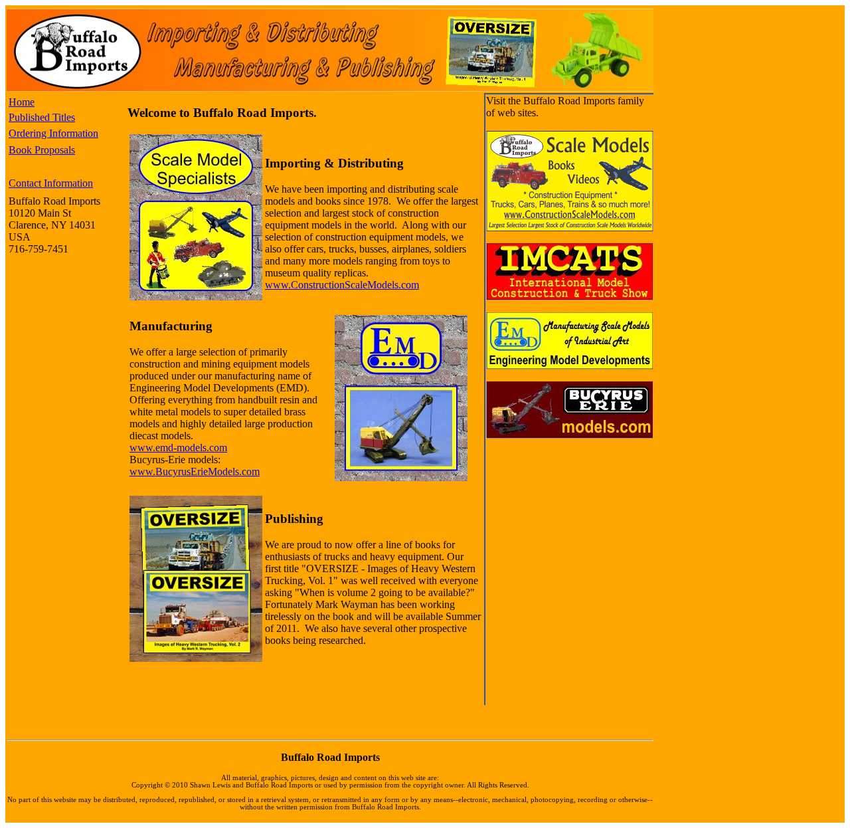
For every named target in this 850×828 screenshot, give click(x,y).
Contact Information (51, 183)
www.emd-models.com (178, 447)
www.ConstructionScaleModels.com (342, 284)
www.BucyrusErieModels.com (194, 471)
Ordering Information (53, 133)
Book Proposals (42, 149)
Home (22, 102)
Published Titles (42, 117)
